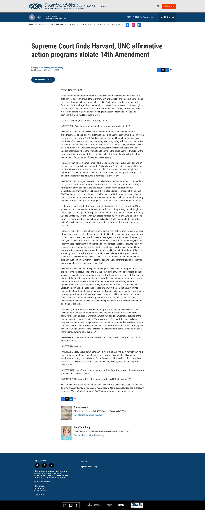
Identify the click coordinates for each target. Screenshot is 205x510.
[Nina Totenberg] (66, 433)
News (31, 25)
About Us (116, 25)
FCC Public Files (85, 461)
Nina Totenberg (57, 67)
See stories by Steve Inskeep (88, 414)
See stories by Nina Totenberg (89, 435)
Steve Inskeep (44, 67)
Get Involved (87, 25)
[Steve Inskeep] (66, 413)
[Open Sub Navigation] (36, 25)
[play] (32, 17)
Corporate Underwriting (88, 467)
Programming (57, 25)
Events (72, 25)
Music (42, 25)
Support (102, 25)
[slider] (42, 17)
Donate (170, 6)
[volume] (39, 17)
